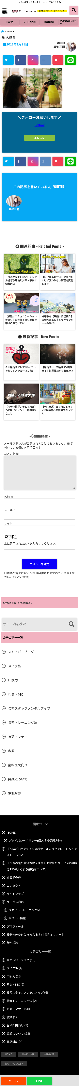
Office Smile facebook (17, 602)
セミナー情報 (17, 918)
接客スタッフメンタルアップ (29, 708)
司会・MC (15, 694)
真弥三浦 (59, 47)
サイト (8, 523)
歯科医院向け (18, 765)
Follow (40, 125)
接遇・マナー (18, 737)
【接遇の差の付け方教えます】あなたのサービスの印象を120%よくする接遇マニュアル (42, 866)
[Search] (71, 624)
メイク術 (14, 666)
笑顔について (18, 779)
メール (10, 510)
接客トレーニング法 (22, 722)
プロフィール (15, 926)
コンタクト (14, 885)
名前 (8, 496)
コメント (11, 453)
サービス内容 (29, 22)
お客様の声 (49, 22)
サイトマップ (15, 893)
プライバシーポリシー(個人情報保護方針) (35, 840)
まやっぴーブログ (21, 652)
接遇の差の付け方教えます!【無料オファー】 (35, 934)
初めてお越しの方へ (68, 22)
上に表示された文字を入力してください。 (31, 543)
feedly (41, 137)
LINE (39, 1081)
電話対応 (14, 793)
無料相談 (12, 942)
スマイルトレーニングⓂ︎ (24, 910)
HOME (9, 22)
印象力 (13, 680)
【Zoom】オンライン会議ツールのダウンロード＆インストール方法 (42, 852)
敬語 (11, 751)
